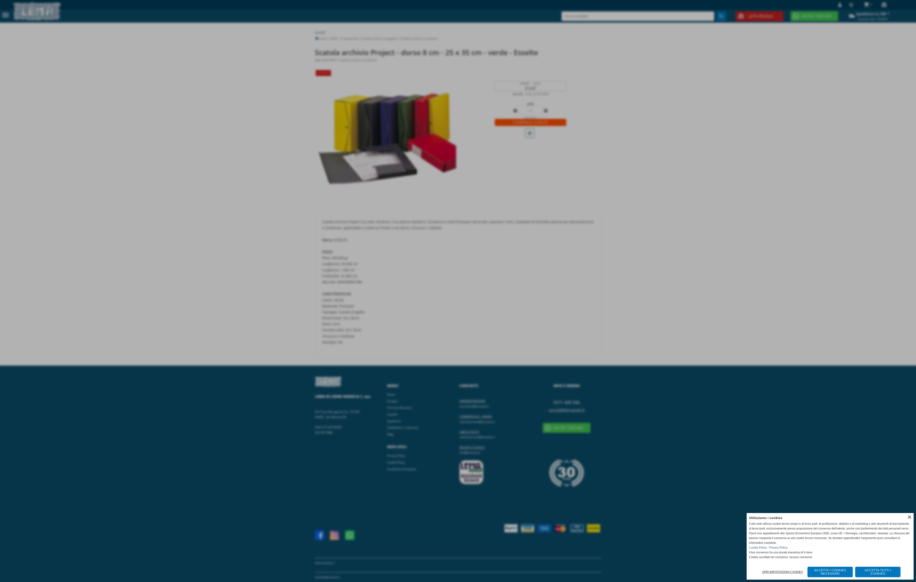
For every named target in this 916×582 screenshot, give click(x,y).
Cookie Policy (758, 547)
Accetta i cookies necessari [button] (830, 572)
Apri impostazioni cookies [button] (782, 572)
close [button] (909, 517)
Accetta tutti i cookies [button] (878, 572)
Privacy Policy (778, 547)
